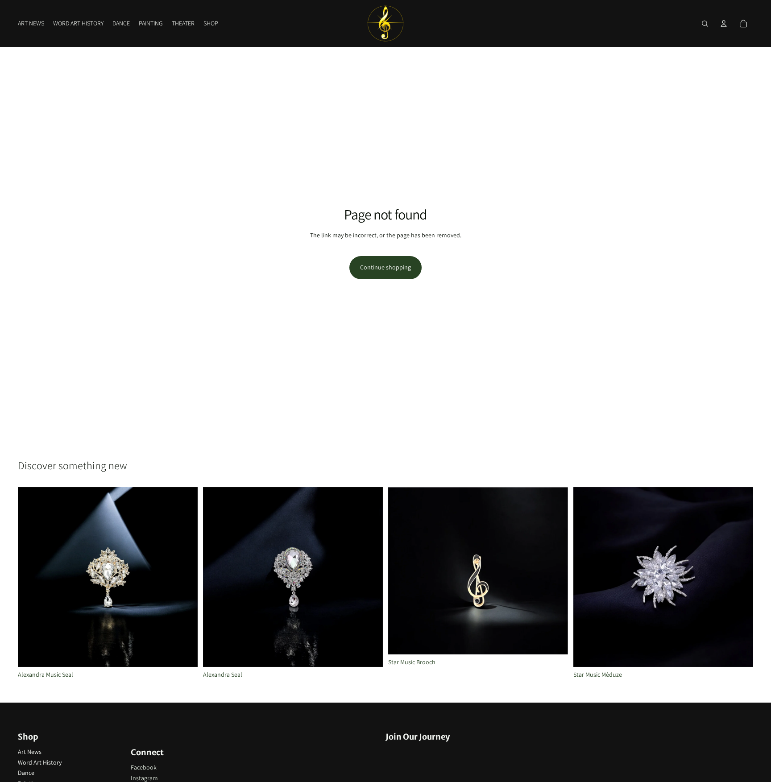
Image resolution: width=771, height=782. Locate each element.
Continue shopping (385, 267)
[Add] (369, 653)
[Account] (724, 23)
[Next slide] (554, 571)
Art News (29, 752)
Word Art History (40, 762)
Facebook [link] (144, 767)
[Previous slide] (401, 571)
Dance (26, 773)
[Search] (705, 23)
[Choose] (184, 653)
